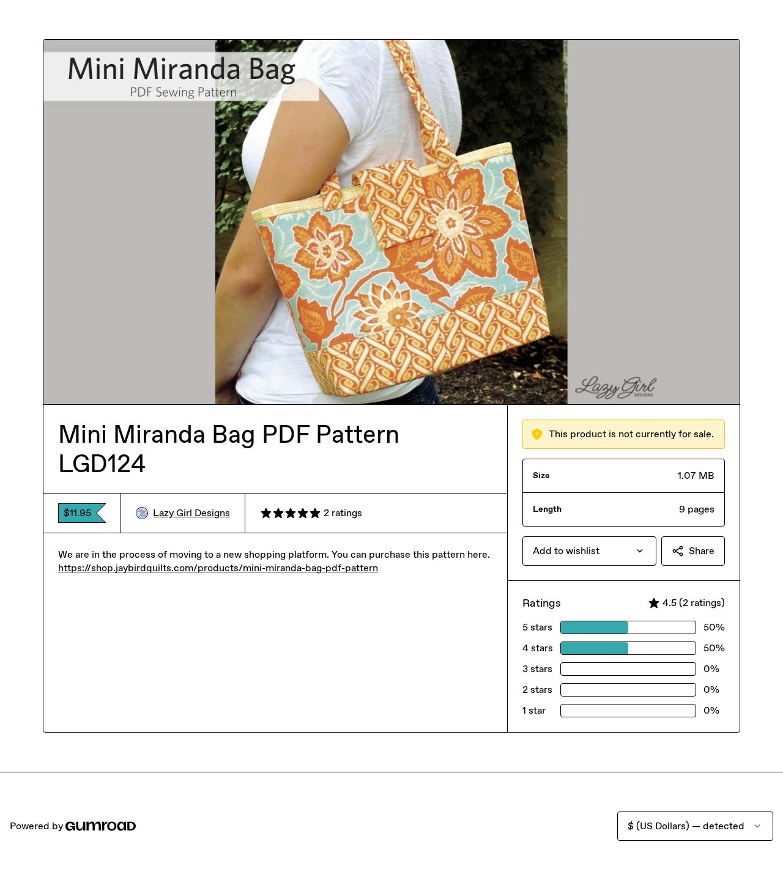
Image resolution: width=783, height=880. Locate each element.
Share (701, 550)
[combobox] (589, 551)
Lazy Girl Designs (191, 513)
